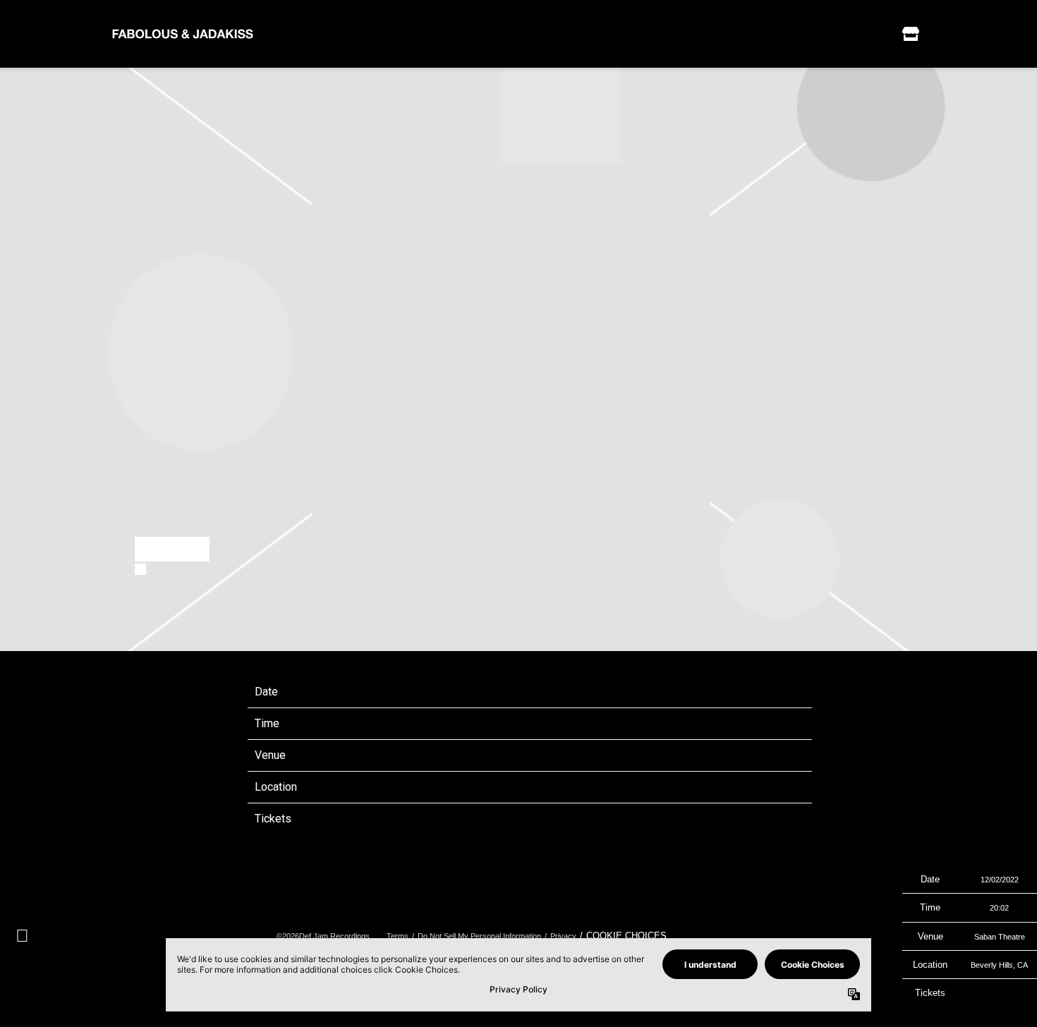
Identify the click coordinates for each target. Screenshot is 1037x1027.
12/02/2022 (490, 691)
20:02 (475, 723)
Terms (397, 936)
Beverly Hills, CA (503, 787)
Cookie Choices (626, 935)
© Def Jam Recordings (323, 936)
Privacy (563, 936)
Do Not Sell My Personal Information (479, 936)
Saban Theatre (498, 755)
